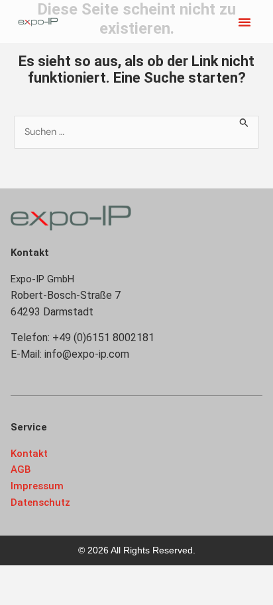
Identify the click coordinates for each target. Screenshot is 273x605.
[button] (244, 22)
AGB (21, 469)
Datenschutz (40, 502)
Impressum (37, 486)
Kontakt (29, 454)
